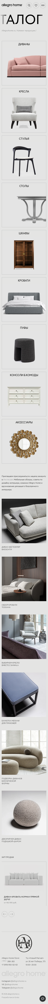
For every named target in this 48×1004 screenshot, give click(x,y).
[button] (11, 914)
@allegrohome (11, 985)
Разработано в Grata (10, 997)
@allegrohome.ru (18, 981)
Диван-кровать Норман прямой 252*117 (21, 898)
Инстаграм (8, 480)
